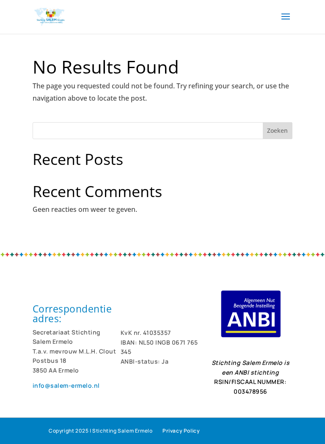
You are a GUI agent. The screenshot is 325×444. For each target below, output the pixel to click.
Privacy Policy (181, 430)
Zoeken (277, 130)
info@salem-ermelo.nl (66, 385)
